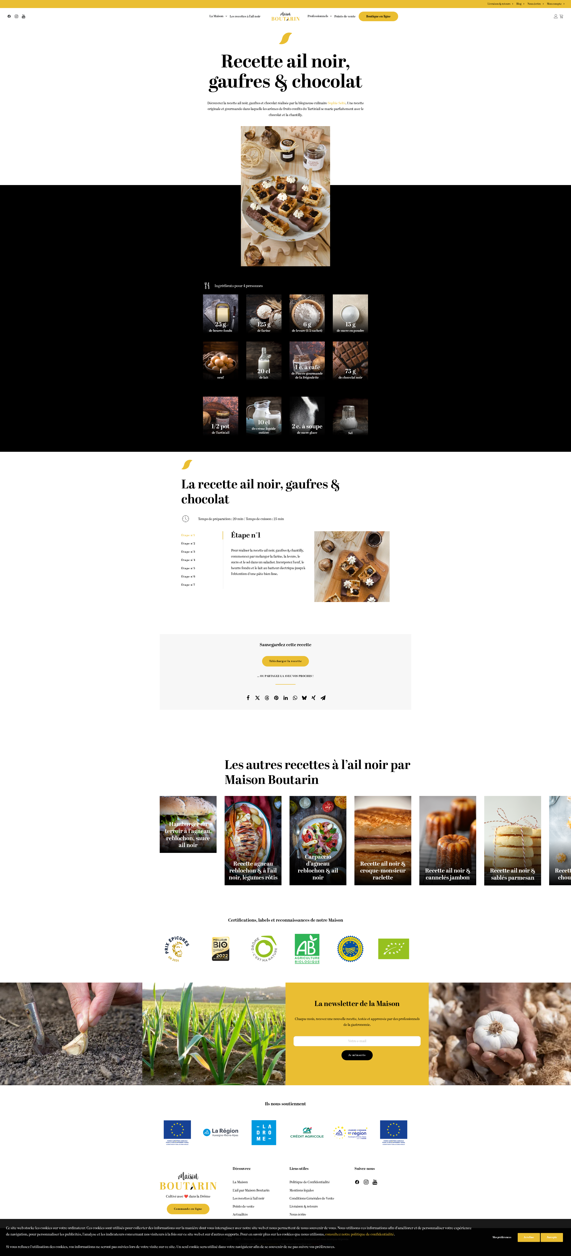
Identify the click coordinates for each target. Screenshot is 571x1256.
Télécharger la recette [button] (285, 661)
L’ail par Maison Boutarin (251, 1190)
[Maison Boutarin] (285, 16)
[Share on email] (323, 697)
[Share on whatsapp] (294, 697)
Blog (518, 4)
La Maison (216, 16)
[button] (10, 16)
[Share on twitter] (257, 697)
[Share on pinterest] (276, 697)
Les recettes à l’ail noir (245, 16)
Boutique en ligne (378, 16)
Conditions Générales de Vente (312, 1198)
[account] (556, 16)
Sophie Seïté (336, 103)
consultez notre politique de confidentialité (359, 1234)
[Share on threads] (266, 697)
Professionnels (318, 16)
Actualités (240, 1214)
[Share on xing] (313, 697)
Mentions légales (302, 1190)
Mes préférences (501, 1237)
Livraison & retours (499, 4)
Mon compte (554, 4)
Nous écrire (534, 4)
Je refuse (529, 1237)
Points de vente (345, 16)
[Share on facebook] (248, 697)
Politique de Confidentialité (310, 1182)
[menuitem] (501, 4)
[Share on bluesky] (304, 697)
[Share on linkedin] (285, 697)
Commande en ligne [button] (188, 1209)
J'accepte (552, 1237)
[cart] (561, 16)
